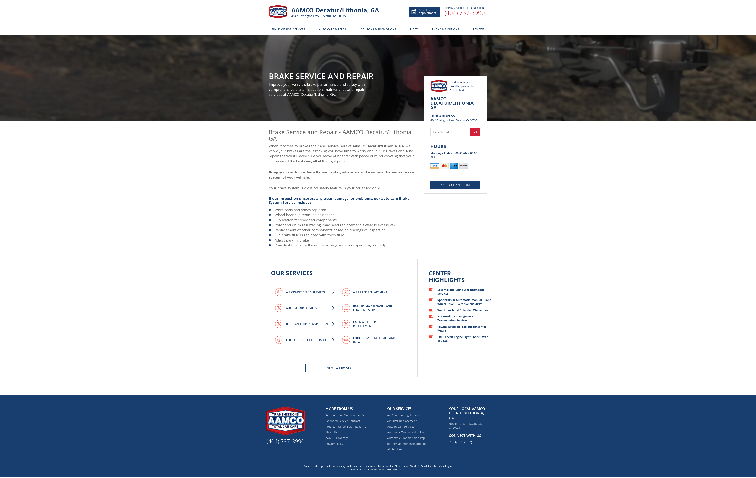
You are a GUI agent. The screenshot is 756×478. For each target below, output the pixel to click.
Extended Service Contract (342, 421)
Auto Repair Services (400, 426)
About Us (331, 432)
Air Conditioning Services (403, 415)
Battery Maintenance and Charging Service (408, 444)
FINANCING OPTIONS (445, 29)
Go (475, 132)
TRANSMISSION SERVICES (288, 29)
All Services (394, 449)
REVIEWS (478, 29)
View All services (338, 367)
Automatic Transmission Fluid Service (408, 432)
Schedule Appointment (427, 11)
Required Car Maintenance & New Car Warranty (346, 415)
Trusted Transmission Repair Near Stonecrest (346, 426)
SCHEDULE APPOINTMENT (458, 185)
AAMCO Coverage (336, 438)
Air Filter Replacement (402, 421)
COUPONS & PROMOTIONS (378, 29)
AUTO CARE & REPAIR (333, 29)
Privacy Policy (334, 444)
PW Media (415, 466)
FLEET (414, 29)
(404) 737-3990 (465, 13)
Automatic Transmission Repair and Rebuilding (408, 438)
